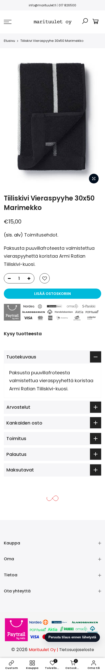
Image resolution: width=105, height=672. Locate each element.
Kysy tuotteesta (23, 333)
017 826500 (67, 5)
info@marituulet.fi (42, 5)
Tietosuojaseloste (76, 650)
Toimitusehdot (40, 235)
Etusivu (9, 40)
